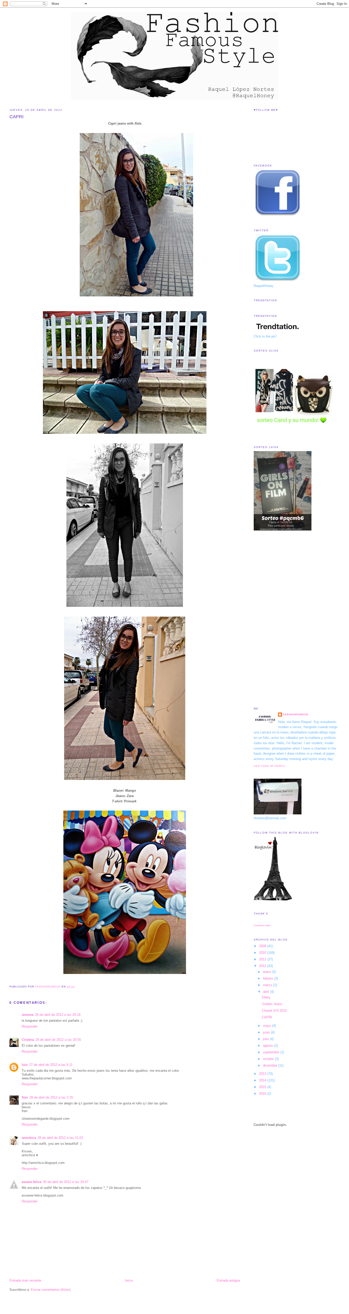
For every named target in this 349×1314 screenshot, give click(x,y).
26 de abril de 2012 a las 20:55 (58, 1040)
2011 (263, 959)
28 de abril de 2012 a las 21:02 (60, 1138)
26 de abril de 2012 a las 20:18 (57, 1015)
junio (267, 1032)
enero (267, 972)
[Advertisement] (274, 618)
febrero (268, 978)
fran (25, 1097)
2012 (263, 966)
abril (266, 992)
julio (266, 1039)
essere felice (31, 1182)
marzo (268, 985)
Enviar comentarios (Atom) (51, 1290)
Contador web (262, 925)
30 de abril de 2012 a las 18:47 (65, 1182)
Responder (30, 1026)
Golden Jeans (272, 1004)
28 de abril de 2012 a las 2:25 (51, 1097)
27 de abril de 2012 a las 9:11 (51, 1065)
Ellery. (266, 997)
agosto (268, 1045)
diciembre (270, 1065)
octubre (269, 1059)
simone (27, 1015)
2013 (263, 1074)
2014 (263, 1080)
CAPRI (267, 1017)
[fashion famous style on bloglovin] (273, 899)
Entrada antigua (228, 1280)
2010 (263, 953)
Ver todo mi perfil (269, 766)
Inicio (129, 1280)
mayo (267, 1026)
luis (25, 1065)
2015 (263, 1087)
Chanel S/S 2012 (274, 1010)
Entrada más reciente (25, 1280)
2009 (263, 946)
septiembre (271, 1052)
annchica (29, 1138)
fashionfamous (295, 714)
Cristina (28, 1040)
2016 (263, 1093)
